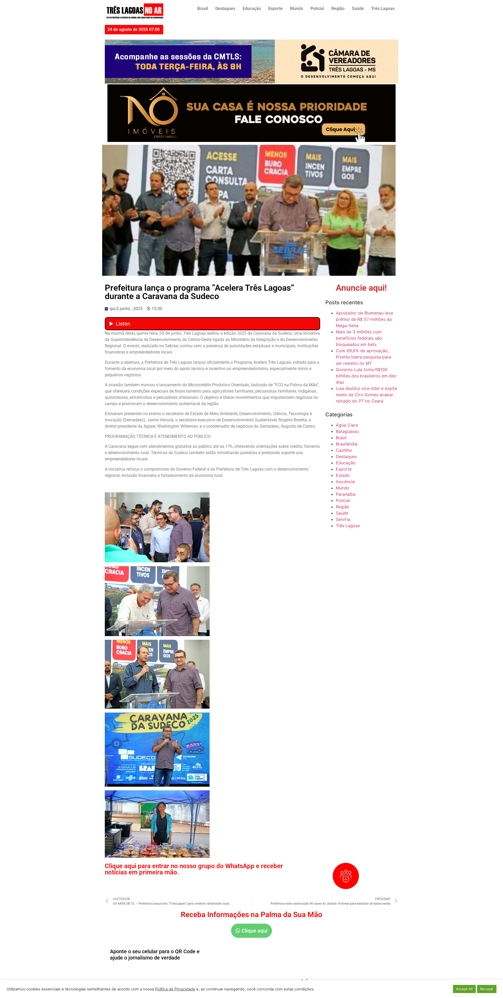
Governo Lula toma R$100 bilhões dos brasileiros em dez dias (366, 376)
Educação (252, 8)
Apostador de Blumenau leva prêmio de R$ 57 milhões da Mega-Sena (364, 319)
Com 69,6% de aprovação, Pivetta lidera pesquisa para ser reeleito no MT (363, 357)
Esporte (275, 8)
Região (338, 8)
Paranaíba (346, 494)
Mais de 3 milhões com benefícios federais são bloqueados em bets (359, 338)
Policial (317, 8)
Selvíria (343, 519)
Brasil (202, 8)
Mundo (296, 8)
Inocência (345, 481)
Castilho (344, 450)
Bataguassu (347, 431)
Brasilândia (346, 443)
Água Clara (347, 425)
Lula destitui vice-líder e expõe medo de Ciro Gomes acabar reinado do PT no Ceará (366, 395)
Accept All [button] (464, 989)
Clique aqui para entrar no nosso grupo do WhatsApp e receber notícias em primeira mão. (194, 869)
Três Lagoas (383, 8)
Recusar (486, 989)
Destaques (225, 8)
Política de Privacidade (175, 989)
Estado (343, 475)
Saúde (358, 8)
